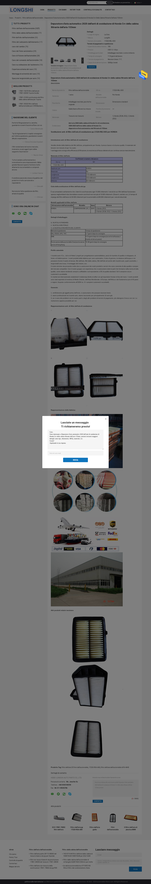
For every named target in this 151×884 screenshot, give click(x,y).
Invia (75, 460)
